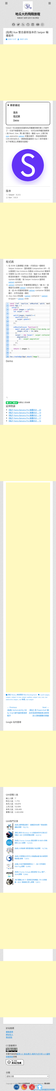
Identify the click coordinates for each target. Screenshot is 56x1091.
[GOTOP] (39, 1087)
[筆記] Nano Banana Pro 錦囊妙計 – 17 (24, 418)
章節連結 (15, 105)
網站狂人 (9, 1034)
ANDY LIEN (24, 39)
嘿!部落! (9, 1037)
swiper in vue (16, 697)
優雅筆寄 (9, 1032)
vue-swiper (30, 699)
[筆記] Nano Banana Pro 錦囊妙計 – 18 (24, 415)
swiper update (27, 697)
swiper (21, 136)
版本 (15, 112)
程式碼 (16, 116)
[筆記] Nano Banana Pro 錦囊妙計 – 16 (24, 421)
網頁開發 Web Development (27, 695)
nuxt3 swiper (44, 695)
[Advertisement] (28, 72)
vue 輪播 (22, 699)
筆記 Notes (12, 695)
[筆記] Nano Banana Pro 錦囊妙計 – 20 (24, 410)
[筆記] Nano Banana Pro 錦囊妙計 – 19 (24, 412)
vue (7, 136)
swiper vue (37, 697)
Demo (16, 120)
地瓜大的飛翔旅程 (27, 14)
